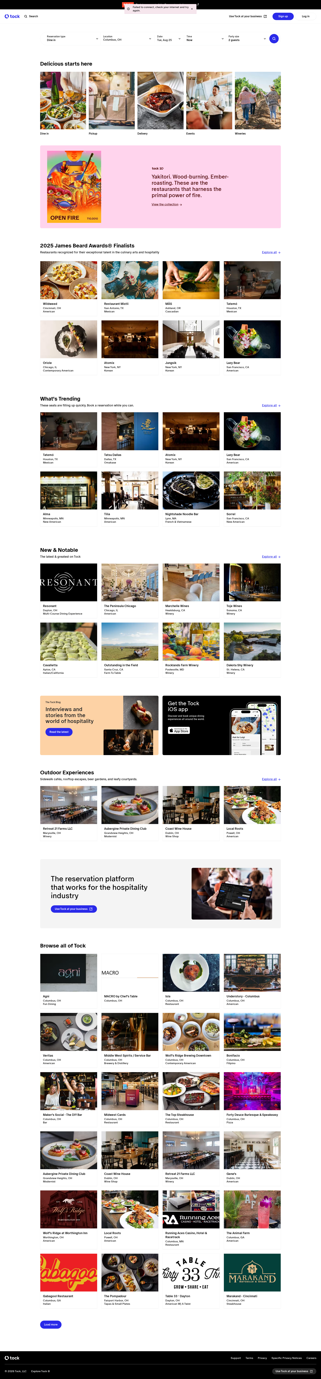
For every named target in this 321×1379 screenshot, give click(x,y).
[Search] (274, 38)
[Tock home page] (12, 16)
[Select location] (150, 38)
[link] (68, 288)
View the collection (165, 204)
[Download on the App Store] (192, 730)
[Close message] (192, 9)
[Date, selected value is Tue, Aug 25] (179, 38)
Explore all (269, 252)
